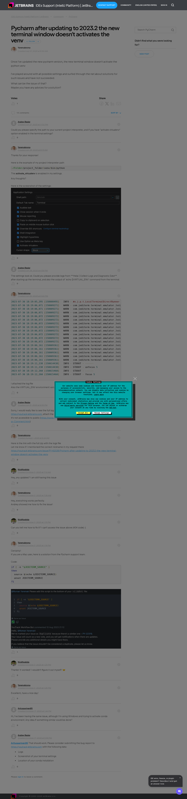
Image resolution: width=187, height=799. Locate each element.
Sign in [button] (164, 5)
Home (21, 5)
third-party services (74, 405)
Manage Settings (101, 413)
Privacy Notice (87, 403)
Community (126, 5)
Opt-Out (112, 408)
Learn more (99, 395)
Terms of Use (108, 403)
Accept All (83, 413)
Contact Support (106, 5)
